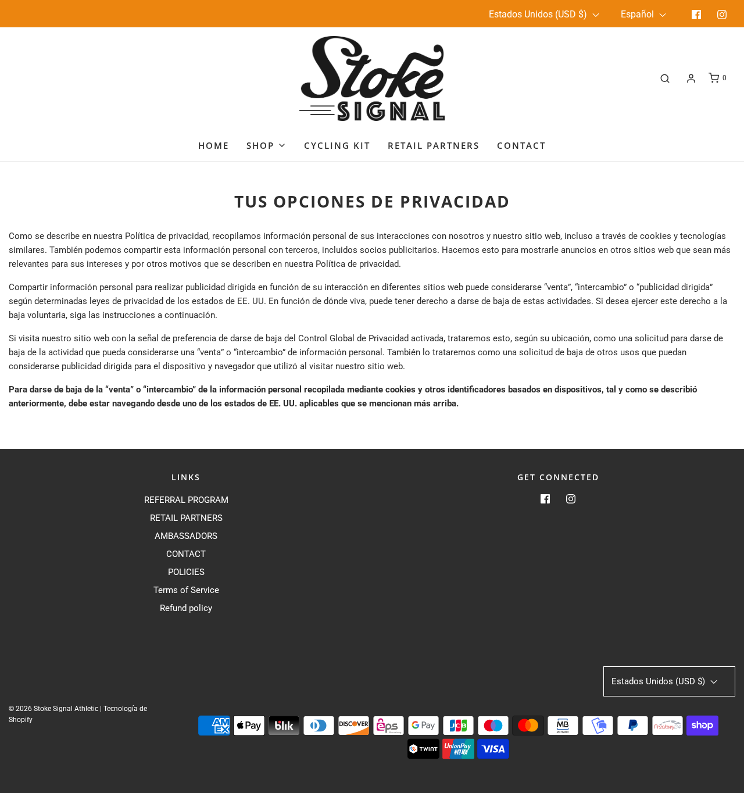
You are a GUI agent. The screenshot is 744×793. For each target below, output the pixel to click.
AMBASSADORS (186, 536)
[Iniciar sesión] (691, 78)
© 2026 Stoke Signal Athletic (53, 709)
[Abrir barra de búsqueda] (664, 78)
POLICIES (186, 572)
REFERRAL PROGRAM (186, 500)
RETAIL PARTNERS (186, 518)
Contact (521, 145)
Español (638, 14)
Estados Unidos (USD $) (539, 14)
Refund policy (186, 608)
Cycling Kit (337, 145)
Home (213, 145)
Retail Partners (434, 145)
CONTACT (186, 554)
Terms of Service (186, 590)
